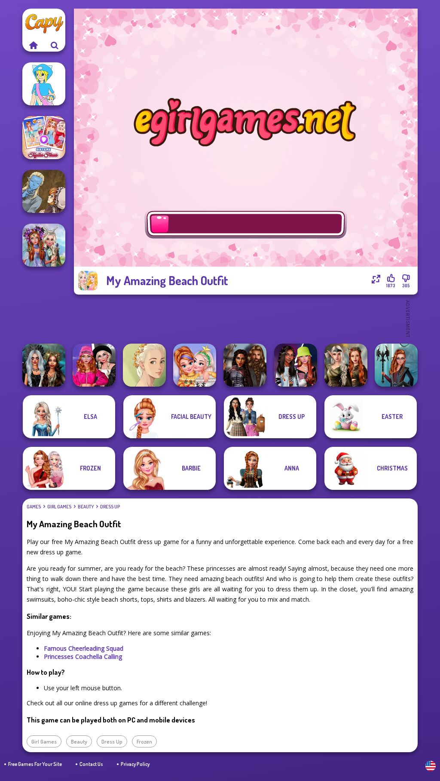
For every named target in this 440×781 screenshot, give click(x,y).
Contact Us (91, 764)
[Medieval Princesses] (244, 365)
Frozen (144, 741)
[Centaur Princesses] (396, 365)
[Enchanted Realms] (43, 365)
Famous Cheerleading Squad (83, 648)
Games (34, 507)
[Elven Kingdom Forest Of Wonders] (345, 365)
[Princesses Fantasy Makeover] (43, 245)
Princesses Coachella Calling (83, 656)
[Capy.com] (33, 45)
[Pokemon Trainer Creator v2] (43, 83)
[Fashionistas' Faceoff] (295, 365)
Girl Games (59, 507)
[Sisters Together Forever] (43, 137)
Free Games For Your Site (35, 764)
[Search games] (54, 45)
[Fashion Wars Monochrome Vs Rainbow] (94, 365)
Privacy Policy (135, 764)
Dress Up (110, 507)
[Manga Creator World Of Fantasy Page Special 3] (43, 191)
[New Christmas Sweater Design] (194, 365)
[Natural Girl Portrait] (144, 365)
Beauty (86, 507)
